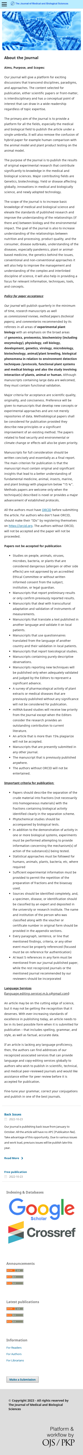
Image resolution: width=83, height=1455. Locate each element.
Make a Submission (22, 1379)
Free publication (15, 1172)
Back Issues (12, 1114)
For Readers (13, 1347)
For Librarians (15, 1360)
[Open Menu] (4, 4)
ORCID (46, 510)
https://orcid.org (21, 526)
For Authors (13, 1354)
